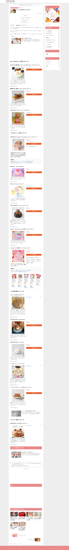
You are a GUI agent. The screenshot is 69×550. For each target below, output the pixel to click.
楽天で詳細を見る (28, 67)
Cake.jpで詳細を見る (14, 107)
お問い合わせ (19, 548)
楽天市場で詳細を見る (14, 86)
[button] (58, 24)
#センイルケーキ (31, 257)
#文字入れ (32, 262)
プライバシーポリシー (13, 548)
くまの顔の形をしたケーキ (25, 20)
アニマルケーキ (22, 7)
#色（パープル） (36, 257)
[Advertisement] (26, 52)
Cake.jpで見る (34, 69)
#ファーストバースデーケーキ (32, 146)
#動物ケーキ (28, 262)
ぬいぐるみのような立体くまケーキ (26, 17)
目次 (25, 15)
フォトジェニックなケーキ (14, 7)
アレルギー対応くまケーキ (25, 22)
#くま (27, 146)
